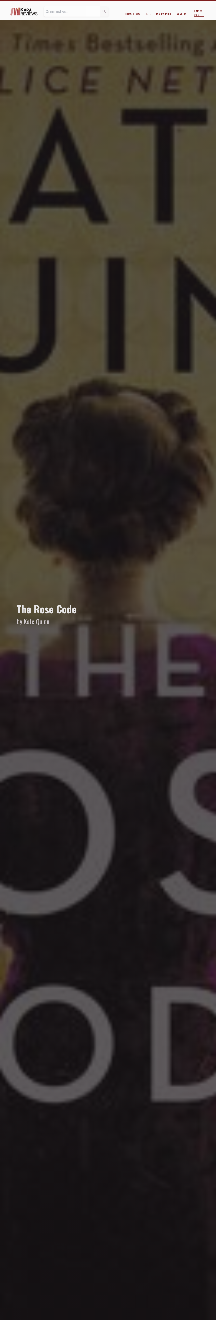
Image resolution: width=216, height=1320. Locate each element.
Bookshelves (132, 14)
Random (181, 14)
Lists (148, 14)
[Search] (104, 11)
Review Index (163, 14)
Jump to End (198, 12)
